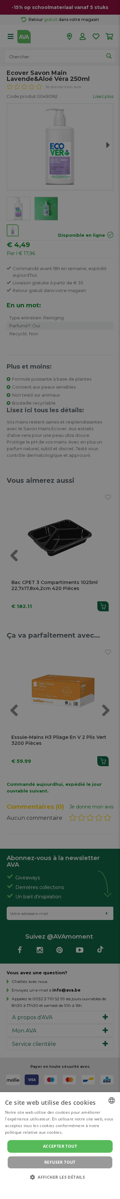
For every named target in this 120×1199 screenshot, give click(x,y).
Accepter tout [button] (60, 1146)
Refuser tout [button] (60, 1162)
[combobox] (111, 1100)
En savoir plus (77, 1132)
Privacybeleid (56, 1186)
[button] (60, 1177)
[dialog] (60, 1145)
